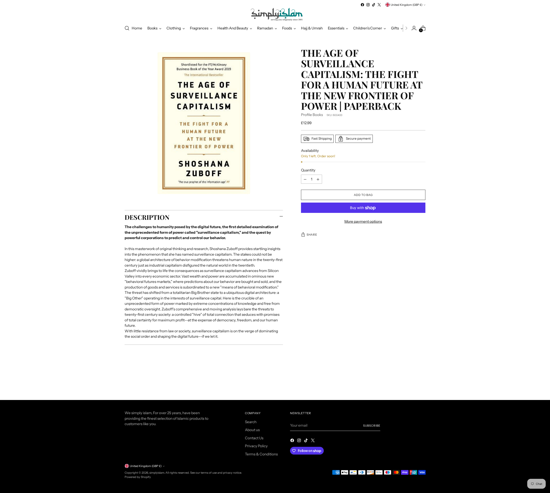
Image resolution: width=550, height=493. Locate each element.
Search (251, 422)
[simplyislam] (275, 14)
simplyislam (156, 472)
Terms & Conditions (261, 454)
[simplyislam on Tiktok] (374, 5)
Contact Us (254, 438)
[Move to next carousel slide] (421, 385)
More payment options (363, 222)
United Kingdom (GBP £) (406, 4)
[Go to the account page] (414, 28)
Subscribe (371, 425)
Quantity (308, 170)
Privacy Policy (256, 446)
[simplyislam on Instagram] (368, 5)
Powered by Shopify (138, 477)
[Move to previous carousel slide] (412, 385)
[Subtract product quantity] (305, 179)
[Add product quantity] (318, 179)
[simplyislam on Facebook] (362, 5)
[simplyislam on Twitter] (379, 5)
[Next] (406, 28)
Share (312, 235)
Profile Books (312, 115)
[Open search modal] (127, 28)
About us (252, 430)
